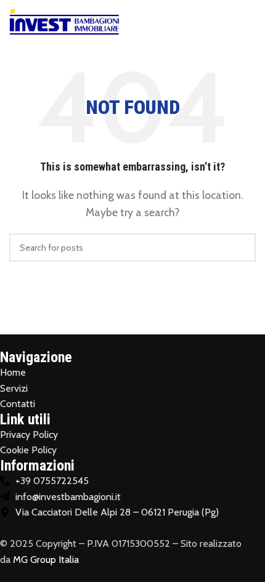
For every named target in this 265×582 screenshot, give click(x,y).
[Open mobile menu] (251, 21)
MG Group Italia (46, 559)
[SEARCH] (241, 247)
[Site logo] (64, 20)
